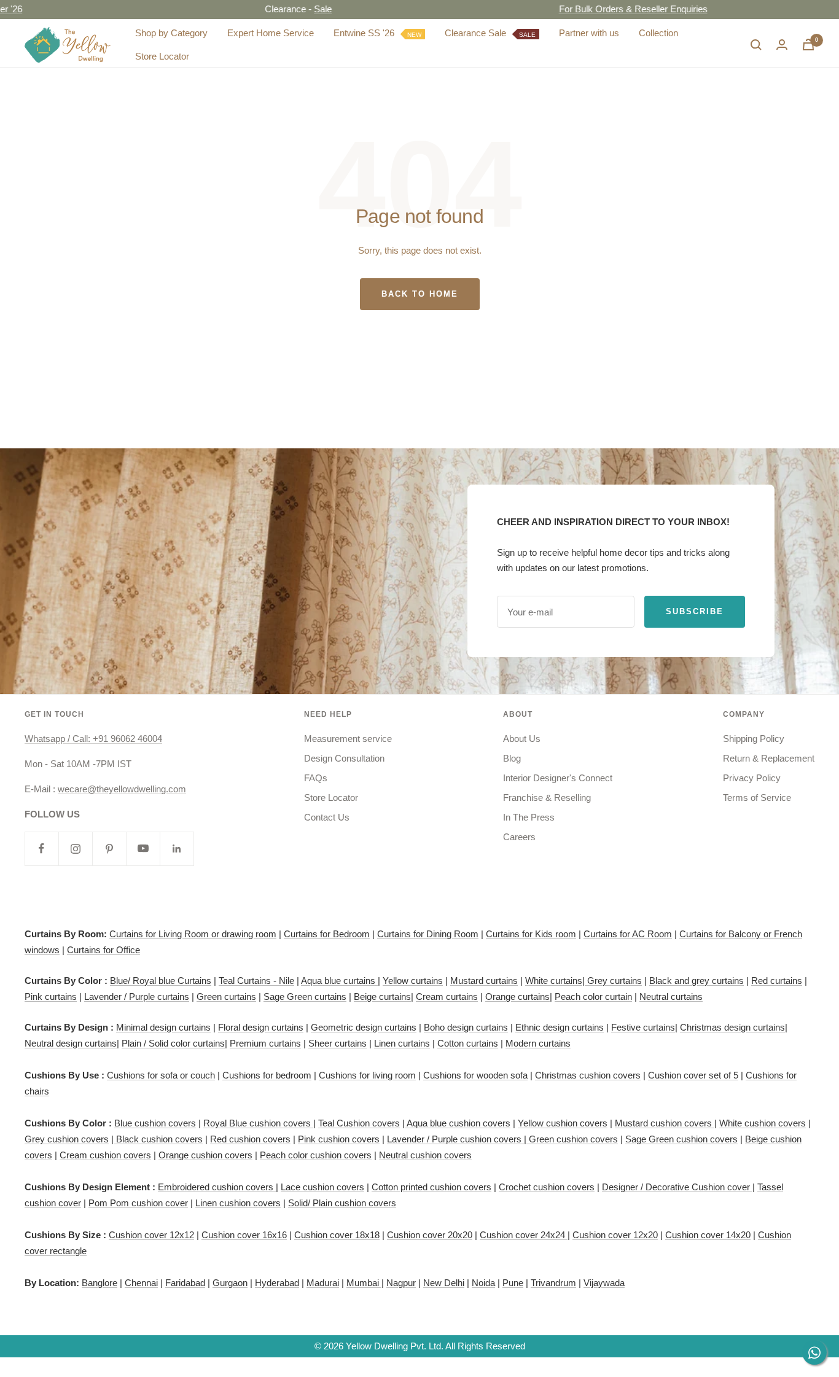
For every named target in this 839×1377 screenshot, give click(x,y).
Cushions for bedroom (266, 1075)
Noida (483, 1283)
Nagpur (401, 1283)
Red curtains (776, 980)
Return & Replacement (768, 758)
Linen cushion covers (238, 1203)
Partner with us (589, 33)
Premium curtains (265, 1043)
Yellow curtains (413, 980)
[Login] (781, 44)
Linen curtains (402, 1043)
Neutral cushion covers (425, 1155)
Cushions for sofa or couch (161, 1075)
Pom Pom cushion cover (138, 1203)
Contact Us (326, 817)
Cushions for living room (367, 1075)
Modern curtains (538, 1043)
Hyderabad (277, 1283)
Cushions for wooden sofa (475, 1075)
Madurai (322, 1283)
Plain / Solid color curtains (173, 1043)
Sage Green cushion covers (681, 1139)
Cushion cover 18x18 (337, 1235)
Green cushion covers (572, 1139)
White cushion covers (762, 1123)
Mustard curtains (484, 980)
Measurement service (348, 738)
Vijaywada (604, 1283)
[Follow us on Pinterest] (109, 848)
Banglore (99, 1283)
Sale (296, 9)
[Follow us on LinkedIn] (176, 848)
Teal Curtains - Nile (256, 980)
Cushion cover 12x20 (615, 1235)
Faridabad (185, 1283)
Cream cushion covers (105, 1155)
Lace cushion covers (322, 1187)
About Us (521, 738)
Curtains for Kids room (531, 934)
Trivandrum (553, 1283)
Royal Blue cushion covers (258, 1123)
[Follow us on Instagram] (75, 848)
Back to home (419, 293)
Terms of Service (757, 797)
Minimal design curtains (163, 1027)
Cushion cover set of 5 (693, 1075)
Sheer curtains (337, 1043)
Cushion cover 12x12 (151, 1235)
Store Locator (162, 56)
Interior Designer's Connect (557, 778)
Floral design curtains (260, 1027)
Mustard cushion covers (664, 1123)
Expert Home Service (270, 33)
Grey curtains (614, 980)
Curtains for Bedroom (327, 934)
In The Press (529, 817)
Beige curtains (382, 996)
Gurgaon (230, 1283)
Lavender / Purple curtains (136, 996)
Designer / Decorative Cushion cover (677, 1187)
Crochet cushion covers (547, 1187)
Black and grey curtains (696, 980)
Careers (519, 837)
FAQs (315, 778)
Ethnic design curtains (559, 1027)
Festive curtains (643, 1027)
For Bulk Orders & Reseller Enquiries (606, 9)
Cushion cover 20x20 (429, 1235)
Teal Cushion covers (359, 1123)
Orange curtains (517, 996)
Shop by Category (171, 33)
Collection (658, 33)
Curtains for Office (103, 950)
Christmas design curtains (732, 1027)
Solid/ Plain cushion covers (342, 1203)
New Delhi (443, 1283)
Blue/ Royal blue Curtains (160, 980)
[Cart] (808, 44)
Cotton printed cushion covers (431, 1187)
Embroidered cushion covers (217, 1187)
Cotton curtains (467, 1043)
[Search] (756, 44)
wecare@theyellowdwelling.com (122, 789)
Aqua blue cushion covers (457, 1123)
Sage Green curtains (304, 996)
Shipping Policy (753, 738)
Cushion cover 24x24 (524, 1235)
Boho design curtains (466, 1027)
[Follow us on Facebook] (41, 848)
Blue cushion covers (155, 1123)
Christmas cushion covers (588, 1075)
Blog (512, 758)
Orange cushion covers (205, 1155)
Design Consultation (344, 758)
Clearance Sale (490, 33)
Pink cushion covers (339, 1139)
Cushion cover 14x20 (708, 1235)
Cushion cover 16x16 (244, 1235)
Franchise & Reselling (547, 797)
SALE (527, 34)
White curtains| (556, 980)
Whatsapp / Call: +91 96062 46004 (93, 738)
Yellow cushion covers (562, 1123)
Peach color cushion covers (316, 1155)
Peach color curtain (593, 996)
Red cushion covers (250, 1139)
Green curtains (226, 996)
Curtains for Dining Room (427, 934)
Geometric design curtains (363, 1027)
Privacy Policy (752, 778)
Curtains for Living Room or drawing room (192, 934)
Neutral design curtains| (72, 1043)
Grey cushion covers (67, 1139)
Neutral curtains (671, 996)
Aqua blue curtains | (340, 980)
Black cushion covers (158, 1139)
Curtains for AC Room (627, 934)
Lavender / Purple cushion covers (455, 1139)
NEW (414, 34)
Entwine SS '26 (377, 33)
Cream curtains (447, 996)
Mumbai (363, 1283)
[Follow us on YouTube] (143, 848)
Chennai (141, 1283)
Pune (512, 1283)
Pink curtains (51, 996)
